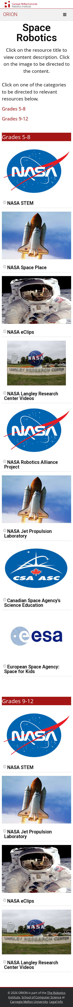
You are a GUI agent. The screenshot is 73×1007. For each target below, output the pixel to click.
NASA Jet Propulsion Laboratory (28, 534)
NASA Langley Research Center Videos (31, 396)
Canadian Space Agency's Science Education (32, 603)
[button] (36, 203)
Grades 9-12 (15, 118)
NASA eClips (20, 332)
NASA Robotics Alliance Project (31, 465)
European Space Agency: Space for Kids (31, 669)
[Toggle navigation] (65, 14)
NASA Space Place (27, 267)
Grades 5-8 (13, 108)
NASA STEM (20, 203)
